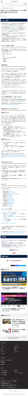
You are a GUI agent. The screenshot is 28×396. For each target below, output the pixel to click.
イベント (5, 338)
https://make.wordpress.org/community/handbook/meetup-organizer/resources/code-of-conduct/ (13, 156)
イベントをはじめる (18, 372)
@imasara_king (11, 200)
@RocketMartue (11, 203)
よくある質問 (3, 372)
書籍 (15, 349)
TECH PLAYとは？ (4, 370)
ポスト (13, 265)
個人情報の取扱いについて (6, 383)
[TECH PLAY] (14, 1)
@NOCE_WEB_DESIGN (13, 194)
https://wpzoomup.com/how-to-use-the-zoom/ (12, 101)
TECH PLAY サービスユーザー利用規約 (9, 381)
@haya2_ (11, 206)
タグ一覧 (2, 353)
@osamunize (10, 204)
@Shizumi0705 (9, 202)
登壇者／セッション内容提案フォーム (11, 213)
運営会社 (2, 364)
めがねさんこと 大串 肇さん (10, 29)
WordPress (4, 16)
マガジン (2, 347)
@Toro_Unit (9, 196)
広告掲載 (2, 362)
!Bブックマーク (23, 265)
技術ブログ (16, 347)
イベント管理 (3, 374)
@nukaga (10, 195)
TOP (2, 337)
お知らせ (16, 370)
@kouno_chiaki (11, 192)
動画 (2, 349)
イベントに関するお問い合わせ (14, 260)
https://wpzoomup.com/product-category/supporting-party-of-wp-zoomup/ (13, 232)
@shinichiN (10, 198)
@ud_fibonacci (11, 199)
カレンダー (16, 345)
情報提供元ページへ (14, 250)
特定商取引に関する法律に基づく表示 (8, 385)
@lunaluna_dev (11, 191)
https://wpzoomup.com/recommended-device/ (13, 103)
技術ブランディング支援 (6, 360)
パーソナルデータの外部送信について (8, 387)
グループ (2, 351)
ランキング (16, 351)
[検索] (25, 3)
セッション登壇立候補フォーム (9, 216)
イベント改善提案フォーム (9, 219)
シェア (18, 265)
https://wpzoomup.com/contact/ (9, 223)
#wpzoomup (6, 212)
